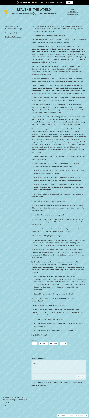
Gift (69, 2)
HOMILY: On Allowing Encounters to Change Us (14, 28)
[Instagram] (5, 405)
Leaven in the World (34, 9)
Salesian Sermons (48, 31)
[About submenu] (74, 11)
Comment (80, 376)
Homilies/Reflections (13, 37)
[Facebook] (3, 405)
